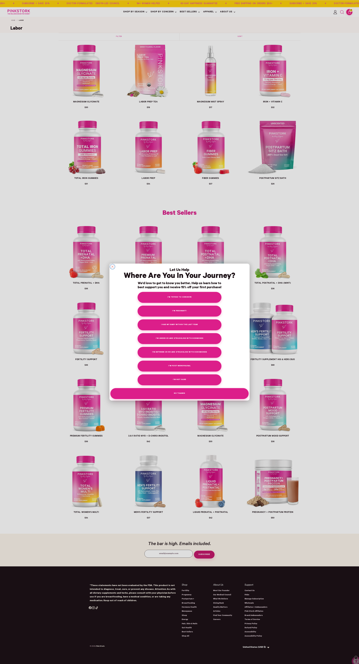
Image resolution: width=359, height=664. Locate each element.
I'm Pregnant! (179, 311)
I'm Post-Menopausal (179, 366)
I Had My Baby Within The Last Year (179, 325)
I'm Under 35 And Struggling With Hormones (179, 338)
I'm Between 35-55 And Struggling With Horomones (179, 352)
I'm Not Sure (179, 380)
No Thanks (179, 393)
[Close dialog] (112, 266)
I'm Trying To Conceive (179, 297)
